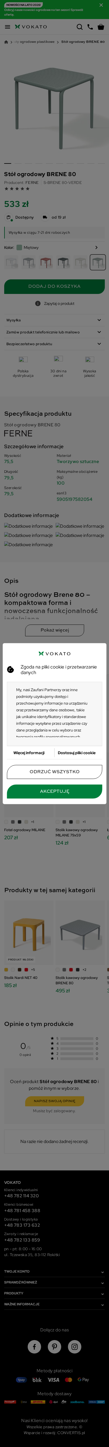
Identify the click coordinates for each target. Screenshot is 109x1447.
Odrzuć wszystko (55, 772)
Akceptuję (54, 791)
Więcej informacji (28, 752)
